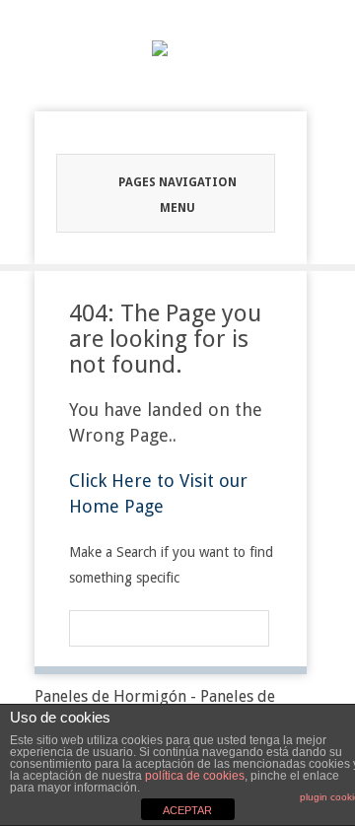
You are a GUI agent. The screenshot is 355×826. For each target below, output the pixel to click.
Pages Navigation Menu (177, 195)
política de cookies (195, 776)
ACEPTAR (187, 810)
